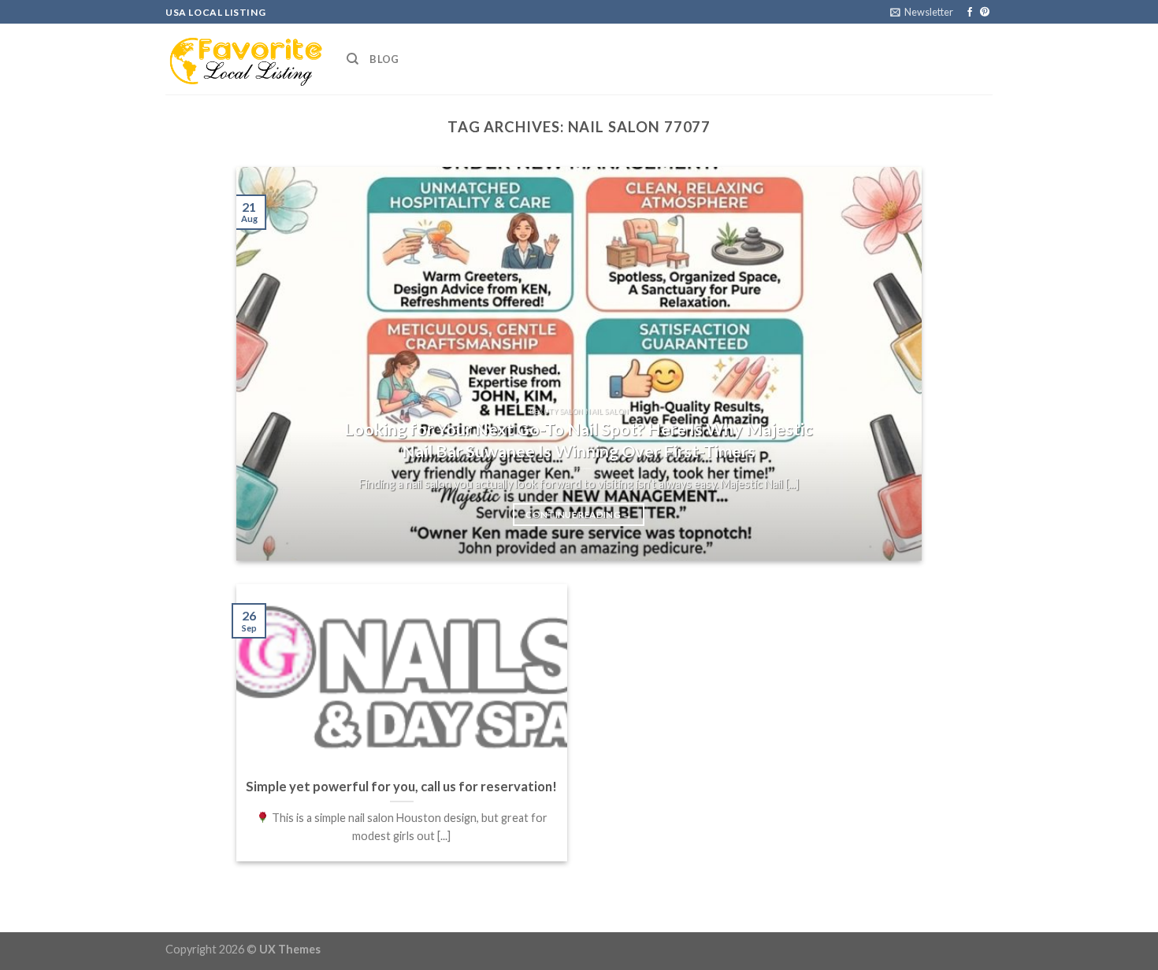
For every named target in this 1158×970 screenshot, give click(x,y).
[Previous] (270, 363)
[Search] (352, 59)
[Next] (888, 363)
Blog (384, 59)
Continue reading (578, 514)
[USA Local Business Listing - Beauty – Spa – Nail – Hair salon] (244, 59)
